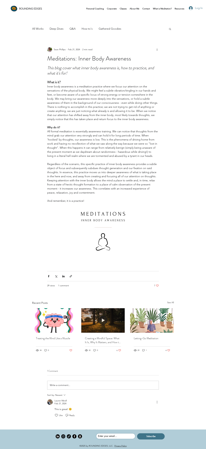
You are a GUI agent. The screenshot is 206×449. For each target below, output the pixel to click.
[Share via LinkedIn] (63, 276)
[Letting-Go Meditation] (152, 320)
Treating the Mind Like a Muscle (53, 338)
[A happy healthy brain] (54, 320)
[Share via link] (70, 276)
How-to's (87, 28)
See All (170, 302)
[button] (170, 29)
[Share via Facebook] (48, 276)
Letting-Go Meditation (146, 338)
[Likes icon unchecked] (56, 415)
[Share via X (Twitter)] (56, 276)
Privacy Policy (120, 445)
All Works (38, 28)
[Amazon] (80, 436)
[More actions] (157, 49)
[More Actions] (157, 402)
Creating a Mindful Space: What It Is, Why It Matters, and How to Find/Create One (102, 340)
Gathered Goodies (110, 28)
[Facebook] (74, 436)
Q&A (73, 28)
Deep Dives (56, 28)
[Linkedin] (58, 436)
